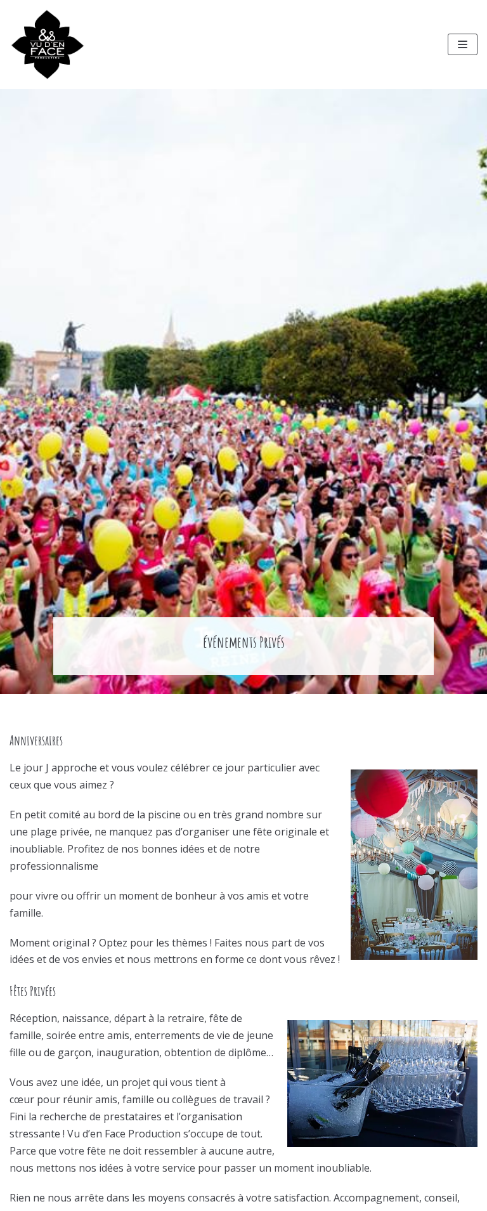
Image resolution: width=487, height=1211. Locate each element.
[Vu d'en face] (48, 44)
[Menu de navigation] (462, 44)
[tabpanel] (243, 392)
